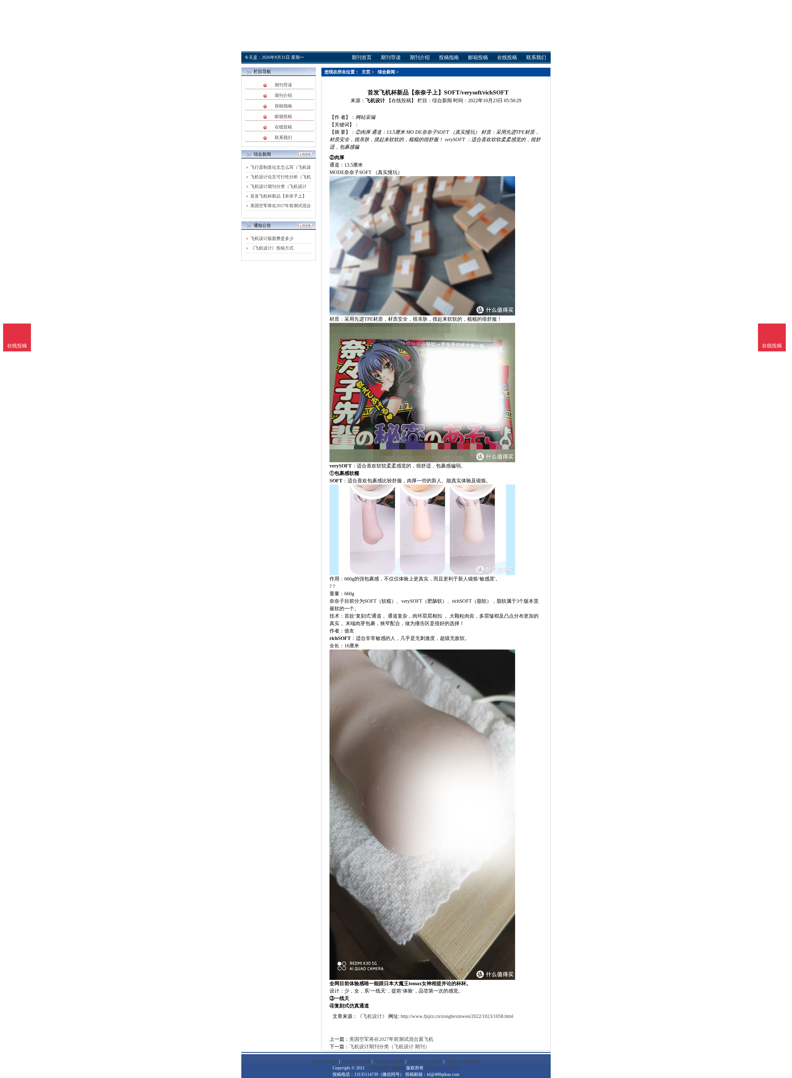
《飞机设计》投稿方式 (272, 248)
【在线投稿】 (401, 100)
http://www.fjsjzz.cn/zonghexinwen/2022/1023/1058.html (457, 1016)
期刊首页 (362, 57)
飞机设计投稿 (325, 1061)
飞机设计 (375, 100)
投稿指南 (283, 106)
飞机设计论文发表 (424, 1061)
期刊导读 (283, 85)
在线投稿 (283, 127)
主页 (366, 72)
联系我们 (283, 137)
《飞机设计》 (372, 1016)
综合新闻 (386, 72)
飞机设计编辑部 (356, 1061)
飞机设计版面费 (389, 1061)
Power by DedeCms (442, 1068)
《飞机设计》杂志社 (385, 1068)
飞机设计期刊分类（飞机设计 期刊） (389, 1046)
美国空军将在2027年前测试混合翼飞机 (391, 1039)
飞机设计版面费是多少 (272, 238)
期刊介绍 (283, 95)
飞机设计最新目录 (463, 1061)
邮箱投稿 (283, 116)
